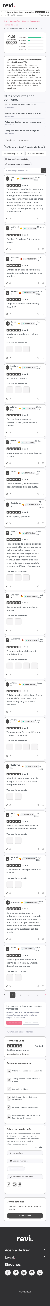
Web (11, 15)
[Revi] (9, 5)
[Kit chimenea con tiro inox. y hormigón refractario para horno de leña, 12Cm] (10, 796)
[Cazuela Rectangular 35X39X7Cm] (18, 977)
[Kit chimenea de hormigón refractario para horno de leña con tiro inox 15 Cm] (18, 747)
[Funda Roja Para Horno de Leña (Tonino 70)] (18, 349)
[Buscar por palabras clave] (43, 170)
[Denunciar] (43, 218)
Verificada (28, 179)
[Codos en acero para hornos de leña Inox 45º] (10, 577)
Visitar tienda (17, 1169)
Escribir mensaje (20, 1161)
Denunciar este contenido (20, 1032)
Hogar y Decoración (31, 21)
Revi (5, 21)
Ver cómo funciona (31, 1023)
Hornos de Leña (11, 25)
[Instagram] (14, 1184)
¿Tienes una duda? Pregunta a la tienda (25, 147)
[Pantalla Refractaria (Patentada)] (10, 389)
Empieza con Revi (14, 1023)
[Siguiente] (45, 995)
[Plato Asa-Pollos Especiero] (10, 349)
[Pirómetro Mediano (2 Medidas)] (34, 666)
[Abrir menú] (45, 5)
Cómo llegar (26, 1215)
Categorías (15, 21)
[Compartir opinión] (38, 218)
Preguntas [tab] (24, 140)
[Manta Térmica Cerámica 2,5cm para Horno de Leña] (10, 621)
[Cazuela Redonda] (26, 349)
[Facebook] (9, 1184)
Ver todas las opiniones (18, 1054)
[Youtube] (20, 1184)
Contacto (20, 15)
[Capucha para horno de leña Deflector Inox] (26, 577)
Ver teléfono (18, 1153)
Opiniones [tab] (10, 140)
